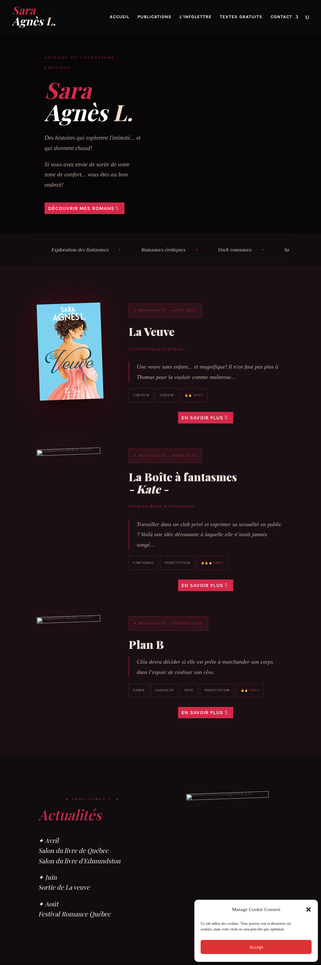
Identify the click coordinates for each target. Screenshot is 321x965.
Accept (256, 947)
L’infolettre (196, 17)
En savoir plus (202, 418)
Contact (281, 17)
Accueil (119, 17)
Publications (154, 17)
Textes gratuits (241, 17)
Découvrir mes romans (81, 208)
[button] (308, 909)
